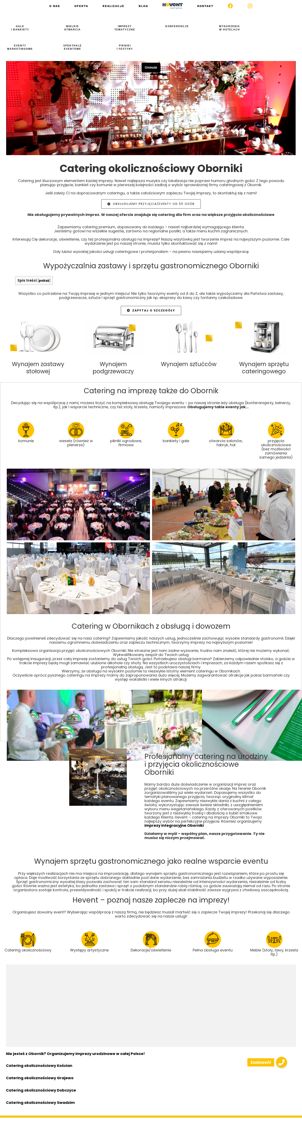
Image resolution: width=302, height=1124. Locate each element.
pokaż (44, 280)
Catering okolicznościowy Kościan (39, 1065)
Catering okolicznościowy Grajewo (40, 1077)
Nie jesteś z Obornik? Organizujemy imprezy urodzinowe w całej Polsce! (75, 1053)
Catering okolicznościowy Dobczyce (41, 1090)
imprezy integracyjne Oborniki (174, 825)
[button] (281, 1062)
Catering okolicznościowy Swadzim (40, 1102)
